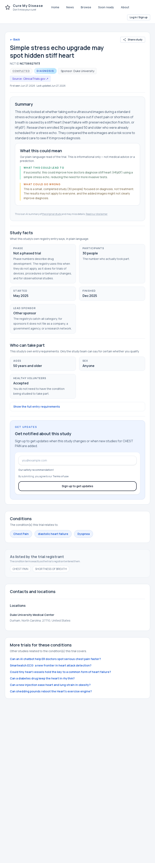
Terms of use (61, 476)
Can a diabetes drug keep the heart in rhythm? (42, 678)
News (70, 7)
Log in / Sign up (139, 17)
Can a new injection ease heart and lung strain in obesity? (50, 685)
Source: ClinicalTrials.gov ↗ (30, 79)
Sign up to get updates (77, 486)
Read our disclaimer (96, 214)
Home (55, 7)
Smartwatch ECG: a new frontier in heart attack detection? (50, 665)
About (125, 7)
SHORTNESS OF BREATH (51, 569)
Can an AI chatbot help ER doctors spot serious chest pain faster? (55, 659)
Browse (86, 7)
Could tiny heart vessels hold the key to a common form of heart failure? (60, 672)
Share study (135, 39)
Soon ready (106, 7)
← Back (15, 39)
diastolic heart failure (53, 534)
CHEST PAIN (20, 569)
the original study (52, 214)
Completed (21, 71)
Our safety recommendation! (36, 470)
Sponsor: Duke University (77, 71)
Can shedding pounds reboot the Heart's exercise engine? (51, 691)
